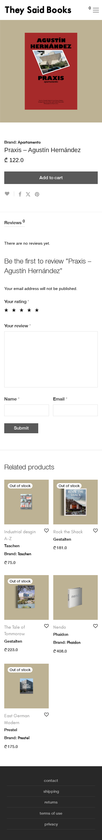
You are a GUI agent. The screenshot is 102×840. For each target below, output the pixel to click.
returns (51, 802)
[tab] (51, 222)
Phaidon (73, 642)
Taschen (24, 553)
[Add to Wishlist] (9, 193)
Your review (17, 325)
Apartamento (29, 142)
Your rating (16, 301)
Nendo (59, 627)
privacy (51, 824)
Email (60, 399)
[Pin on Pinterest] (37, 194)
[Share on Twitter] (28, 194)
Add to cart (51, 177)
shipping (51, 791)
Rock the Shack (68, 531)
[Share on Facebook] (19, 194)
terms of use (51, 813)
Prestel (23, 737)
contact (51, 780)
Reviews (14, 222)
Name (12, 399)
